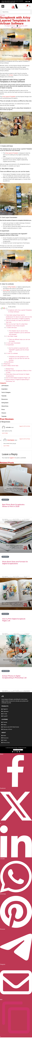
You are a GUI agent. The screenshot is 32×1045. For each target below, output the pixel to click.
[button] (2, 6)
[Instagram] (27, 1)
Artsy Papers (6, 290)
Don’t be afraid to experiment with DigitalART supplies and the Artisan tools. (19, 349)
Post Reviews (9, 362)
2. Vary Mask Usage (11, 336)
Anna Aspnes (10, 440)
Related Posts (10, 369)
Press (3, 409)
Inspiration (4, 389)
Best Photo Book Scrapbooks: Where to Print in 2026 (13, 505)
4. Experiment (10, 344)
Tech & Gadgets (5, 392)
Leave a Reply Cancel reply (10, 365)
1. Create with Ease (11, 327)
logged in (12, 457)
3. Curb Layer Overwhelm (13, 343)
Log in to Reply (5, 433)
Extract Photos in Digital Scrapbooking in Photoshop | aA (14, 677)
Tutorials (2, 15)
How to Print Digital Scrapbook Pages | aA (18, 377)
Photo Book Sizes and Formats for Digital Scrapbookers (15, 562)
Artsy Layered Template (11, 153)
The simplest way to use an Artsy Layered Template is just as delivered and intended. (19, 332)
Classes (3, 413)
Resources (4, 399)
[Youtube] (29, 1)
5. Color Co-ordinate (12, 353)
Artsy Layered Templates (9, 96)
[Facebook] (26, 1)
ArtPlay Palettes (11, 287)
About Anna (4, 406)
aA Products (4, 385)
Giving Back (4, 402)
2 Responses (6, 363)
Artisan (11, 75)
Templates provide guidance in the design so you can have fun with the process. (19, 358)
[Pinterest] (17, 751)
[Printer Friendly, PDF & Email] (4, 308)
